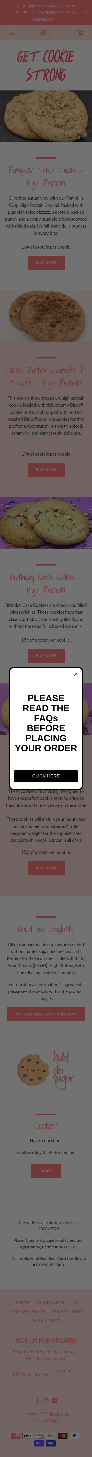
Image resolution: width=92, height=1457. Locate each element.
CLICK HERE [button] (46, 775)
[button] (76, 674)
